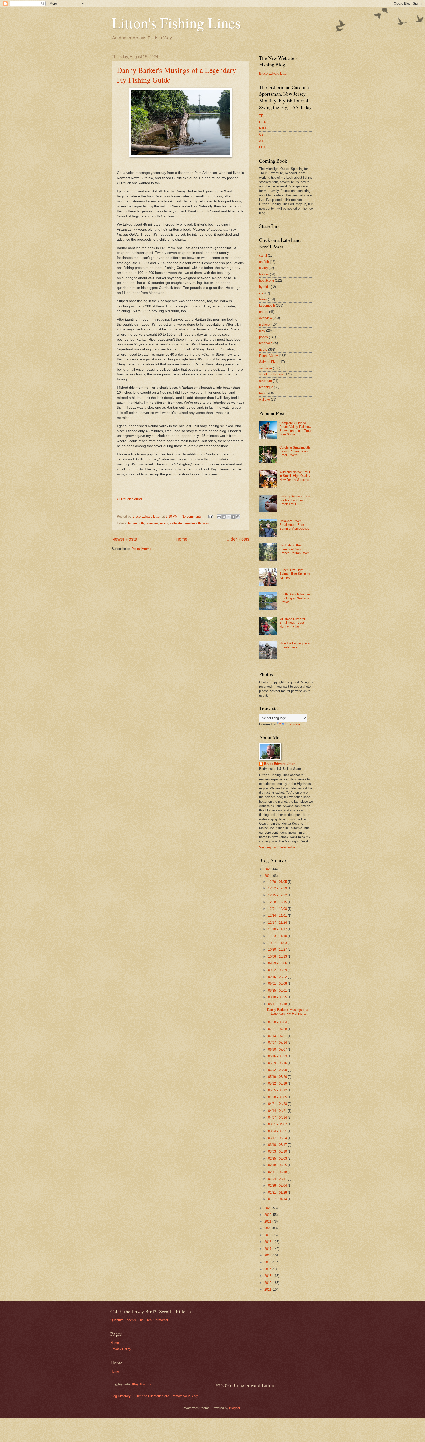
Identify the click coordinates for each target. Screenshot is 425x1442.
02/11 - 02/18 (278, 1172)
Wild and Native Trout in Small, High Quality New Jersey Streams (294, 475)
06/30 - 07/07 (278, 1049)
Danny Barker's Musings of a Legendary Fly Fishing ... (287, 1011)
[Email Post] (210, 516)
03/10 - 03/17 (278, 1145)
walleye (264, 399)
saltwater (176, 523)
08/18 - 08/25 (278, 997)
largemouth (136, 523)
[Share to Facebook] (233, 516)
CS (261, 134)
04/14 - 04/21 (278, 1111)
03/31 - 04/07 (278, 1124)
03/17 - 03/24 (278, 1138)
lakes (263, 299)
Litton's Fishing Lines (176, 22)
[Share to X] (228, 516)
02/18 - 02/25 (278, 1165)
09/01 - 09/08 (278, 983)
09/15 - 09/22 (278, 977)
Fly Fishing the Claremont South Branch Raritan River (294, 549)
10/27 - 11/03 (278, 943)
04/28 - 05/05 (278, 1097)
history (264, 274)
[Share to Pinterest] (237, 516)
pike (262, 330)
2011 (268, 1289)
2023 (268, 1208)
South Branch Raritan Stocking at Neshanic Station (294, 598)
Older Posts (237, 539)
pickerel (264, 324)
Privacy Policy (120, 1349)
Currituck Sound (129, 499)
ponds (263, 337)
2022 (268, 1215)
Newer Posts (124, 539)
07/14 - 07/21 (278, 1036)
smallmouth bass (196, 523)
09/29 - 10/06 (278, 963)
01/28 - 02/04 (278, 1185)
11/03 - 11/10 (278, 936)
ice (261, 293)
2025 (268, 869)
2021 (268, 1221)
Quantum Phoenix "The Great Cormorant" (139, 1320)
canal (263, 255)
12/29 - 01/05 (278, 882)
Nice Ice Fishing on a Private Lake (294, 645)
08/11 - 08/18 (278, 1004)
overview (152, 523)
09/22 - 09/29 (278, 970)
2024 (268, 876)
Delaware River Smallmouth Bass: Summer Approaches (294, 524)
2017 (268, 1249)
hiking (263, 268)
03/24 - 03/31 (278, 1131)
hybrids (264, 287)
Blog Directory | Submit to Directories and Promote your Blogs (154, 1396)
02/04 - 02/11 (278, 1179)
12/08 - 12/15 (278, 902)
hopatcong (266, 280)
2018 (268, 1242)
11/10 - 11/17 (278, 929)
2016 (268, 1255)
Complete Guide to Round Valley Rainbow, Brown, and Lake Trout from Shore (295, 428)
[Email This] (219, 516)
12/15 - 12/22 (278, 895)
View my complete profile (277, 847)
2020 (268, 1228)
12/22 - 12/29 (278, 888)
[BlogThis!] (223, 516)
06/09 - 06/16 (278, 1063)
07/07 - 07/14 (278, 1042)
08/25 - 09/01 (278, 990)
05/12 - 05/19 (278, 1083)
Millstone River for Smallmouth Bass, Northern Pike (292, 622)
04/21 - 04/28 (278, 1104)
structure (265, 381)
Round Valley (268, 355)
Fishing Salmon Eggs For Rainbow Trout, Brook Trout (294, 500)
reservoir (265, 343)
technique (266, 387)
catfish (264, 262)
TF (261, 116)
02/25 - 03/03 (278, 1158)
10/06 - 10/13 (278, 956)
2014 (268, 1269)
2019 (268, 1235)
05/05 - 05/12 (278, 1090)
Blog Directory (141, 1384)
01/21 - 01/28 (278, 1192)
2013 (268, 1276)
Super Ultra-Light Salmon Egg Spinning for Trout (294, 573)
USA (262, 122)
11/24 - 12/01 (278, 915)
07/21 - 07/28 (278, 1029)
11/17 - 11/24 (278, 922)
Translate (293, 724)
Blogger (234, 1408)
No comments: (193, 516)
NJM (262, 128)
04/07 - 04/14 (278, 1117)
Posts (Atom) (141, 549)
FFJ (262, 147)
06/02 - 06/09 (278, 1070)
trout (262, 393)
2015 (268, 1262)
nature (263, 312)
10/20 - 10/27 (278, 949)
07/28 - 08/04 (278, 1022)
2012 (268, 1283)
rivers (164, 523)
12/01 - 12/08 (278, 909)
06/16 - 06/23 (278, 1056)
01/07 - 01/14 (278, 1199)
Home (181, 539)
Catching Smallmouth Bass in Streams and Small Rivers (294, 451)
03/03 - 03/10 (278, 1151)
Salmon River (268, 362)
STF (262, 141)
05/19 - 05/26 (278, 1077)
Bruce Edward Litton (273, 73)
